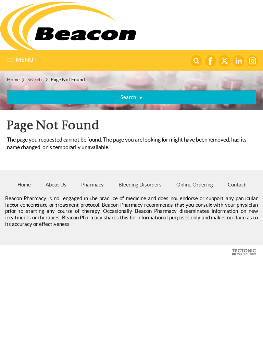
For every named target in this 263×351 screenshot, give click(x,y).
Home (13, 79)
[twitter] (225, 60)
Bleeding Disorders (140, 184)
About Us (56, 184)
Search (34, 79)
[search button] (197, 60)
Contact (237, 184)
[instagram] (252, 60)
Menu (24, 60)
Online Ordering (194, 184)
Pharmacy (92, 184)
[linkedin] (239, 60)
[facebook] (211, 60)
